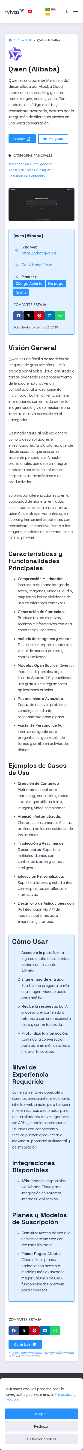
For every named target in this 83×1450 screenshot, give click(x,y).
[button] (18, 315)
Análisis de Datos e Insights (29, 170)
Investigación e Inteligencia (30, 164)
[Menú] (75, 11)
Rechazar (41, 1426)
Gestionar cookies (41, 1439)
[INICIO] (10, 40)
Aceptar (41, 1414)
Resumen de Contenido (27, 176)
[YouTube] (30, 11)
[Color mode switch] (67, 11)
